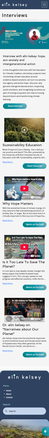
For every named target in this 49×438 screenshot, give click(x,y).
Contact (9, 397)
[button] (35, 166)
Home (8, 390)
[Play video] (24, 130)
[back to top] (45, 431)
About (8, 394)
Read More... (7, 162)
